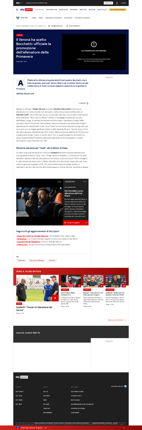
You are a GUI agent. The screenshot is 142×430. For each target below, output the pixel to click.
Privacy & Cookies (58, 423)
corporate (75, 412)
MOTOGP (92, 9)
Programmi (47, 412)
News (34, 18)
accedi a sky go (117, 386)
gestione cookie (77, 391)
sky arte (19, 404)
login (123, 3)
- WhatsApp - (22, 239)
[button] (67, 428)
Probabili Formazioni (82, 18)
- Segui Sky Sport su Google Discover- (32, 236)
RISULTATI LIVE (51, 9)
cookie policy (76, 396)
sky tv (45, 391)
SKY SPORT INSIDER (117, 9)
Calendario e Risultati (53, 18)
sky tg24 (19, 396)
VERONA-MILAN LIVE (25, 94)
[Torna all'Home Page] (26, 9)
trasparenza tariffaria (98, 423)
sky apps (46, 396)
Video (41, 18)
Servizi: (45, 387)
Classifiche (68, 18)
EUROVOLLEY (102, 9)
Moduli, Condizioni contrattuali (43, 423)
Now (45, 400)
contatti (115, 423)
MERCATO (83, 9)
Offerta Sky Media (78, 408)
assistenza (108, 423)
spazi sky (46, 408)
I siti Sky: (18, 387)
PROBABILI (74, 9)
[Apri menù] (17, 9)
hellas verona (37, 260)
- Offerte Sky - (22, 244)
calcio (52, 260)
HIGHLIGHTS (63, 9)
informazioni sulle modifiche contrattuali (76, 423)
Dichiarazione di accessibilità (82, 404)
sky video (19, 400)
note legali (75, 400)
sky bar (46, 404)
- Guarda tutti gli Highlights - (28, 242)
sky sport (19, 391)
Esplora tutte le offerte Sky (36, 3)
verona (21, 260)
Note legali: (74, 387)
